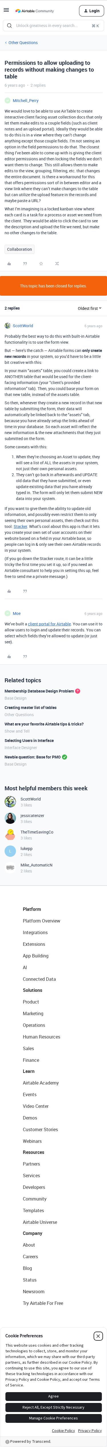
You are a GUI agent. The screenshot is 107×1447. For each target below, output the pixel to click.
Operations (34, 1025)
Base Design (16, 698)
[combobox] (53, 25)
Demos (30, 1118)
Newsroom (34, 1291)
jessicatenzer (32, 815)
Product (31, 1002)
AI (25, 967)
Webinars (32, 1141)
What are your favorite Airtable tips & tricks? (44, 724)
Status (30, 1280)
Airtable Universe (40, 1222)
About (29, 1245)
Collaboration (19, 249)
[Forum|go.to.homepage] (34, 10)
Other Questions (23, 42)
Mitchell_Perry (26, 100)
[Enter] (9, 25)
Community (35, 1199)
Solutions (32, 990)
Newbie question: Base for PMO (33, 757)
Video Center (36, 1106)
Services (31, 1175)
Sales (28, 1048)
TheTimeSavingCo (37, 832)
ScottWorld (23, 325)
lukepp (27, 848)
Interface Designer (21, 747)
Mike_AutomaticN (37, 865)
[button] (6, 11)
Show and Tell (17, 731)
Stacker (20, 526)
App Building (36, 956)
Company (32, 1233)
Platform (32, 909)
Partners (31, 1164)
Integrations (35, 932)
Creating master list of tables (30, 707)
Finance (31, 1060)
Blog (27, 1268)
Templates (33, 1210)
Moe (17, 613)
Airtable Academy (41, 1083)
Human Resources (41, 1037)
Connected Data (39, 979)
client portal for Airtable (49, 624)
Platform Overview (41, 921)
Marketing (33, 1013)
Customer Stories (40, 1129)
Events (30, 1094)
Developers (34, 1187)
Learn (29, 1071)
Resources (33, 1152)
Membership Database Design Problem (39, 691)
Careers (30, 1256)
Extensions (34, 944)
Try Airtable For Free (43, 1303)
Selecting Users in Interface (29, 740)
